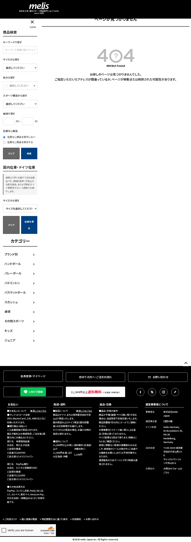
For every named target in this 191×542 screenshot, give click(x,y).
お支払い (13, 404)
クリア (11, 153)
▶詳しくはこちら (38, 410)
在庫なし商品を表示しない (21, 137)
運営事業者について (156, 404)
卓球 (7, 311)
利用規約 (76, 519)
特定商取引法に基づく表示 (55, 519)
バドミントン (12, 283)
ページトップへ (186, 363)
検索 (29, 153)
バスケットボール (15, 292)
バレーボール (12, 273)
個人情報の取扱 (29, 519)
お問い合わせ (92, 519)
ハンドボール (12, 263)
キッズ (8, 330)
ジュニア (9, 340)
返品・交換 (105, 404)
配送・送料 (59, 404)
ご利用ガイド (10, 519)
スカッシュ (11, 302)
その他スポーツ (14, 321)
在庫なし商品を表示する (20, 142)
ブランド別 (11, 254)
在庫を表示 (29, 225)
